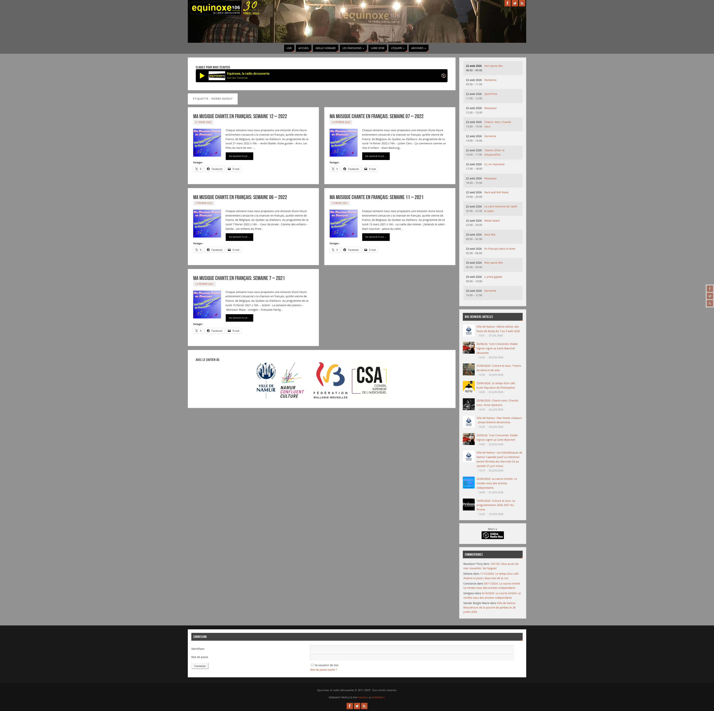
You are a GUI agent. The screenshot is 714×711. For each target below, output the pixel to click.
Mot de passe (199, 657)
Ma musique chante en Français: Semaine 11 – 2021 (377, 197)
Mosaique (490, 108)
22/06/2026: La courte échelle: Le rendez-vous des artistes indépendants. (497, 483)
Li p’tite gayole (493, 276)
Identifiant (197, 649)
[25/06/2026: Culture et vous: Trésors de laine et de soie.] (469, 374)
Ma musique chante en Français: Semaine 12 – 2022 (240, 116)
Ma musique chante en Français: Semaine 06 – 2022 (240, 197)
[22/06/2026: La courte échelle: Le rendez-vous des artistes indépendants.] (469, 487)
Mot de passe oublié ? (323, 669)
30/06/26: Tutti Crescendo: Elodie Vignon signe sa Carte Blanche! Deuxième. (497, 348)
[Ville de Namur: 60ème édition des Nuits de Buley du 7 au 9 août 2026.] (469, 335)
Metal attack (492, 220)
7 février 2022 (203, 202)
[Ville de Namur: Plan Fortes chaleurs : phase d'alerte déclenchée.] (469, 426)
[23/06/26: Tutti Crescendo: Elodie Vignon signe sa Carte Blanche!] (469, 444)
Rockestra (490, 80)
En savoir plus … (239, 156)
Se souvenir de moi (326, 665)
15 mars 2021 (340, 202)
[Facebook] (710, 289)
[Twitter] (710, 296)
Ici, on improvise (494, 164)
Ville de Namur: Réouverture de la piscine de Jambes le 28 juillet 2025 (489, 607)
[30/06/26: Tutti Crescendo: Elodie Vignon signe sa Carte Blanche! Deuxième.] (469, 352)
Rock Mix (489, 234)
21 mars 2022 (203, 122)
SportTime (490, 94)
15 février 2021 (204, 283)
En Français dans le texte (499, 248)
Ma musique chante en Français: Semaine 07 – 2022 (377, 116)
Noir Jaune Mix (493, 66)
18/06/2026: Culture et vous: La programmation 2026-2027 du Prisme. (496, 505)
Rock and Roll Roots (496, 192)
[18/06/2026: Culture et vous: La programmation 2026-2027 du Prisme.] (469, 509)
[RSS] (710, 303)
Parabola (363, 697)
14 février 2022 (341, 122)
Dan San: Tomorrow (237, 77)
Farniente (490, 136)
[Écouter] (202, 75)
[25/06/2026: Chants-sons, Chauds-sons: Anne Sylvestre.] (469, 409)
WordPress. (378, 697)
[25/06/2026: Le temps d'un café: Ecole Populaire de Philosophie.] (469, 392)
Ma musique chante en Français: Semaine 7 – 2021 (239, 278)
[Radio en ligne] (444, 76)
